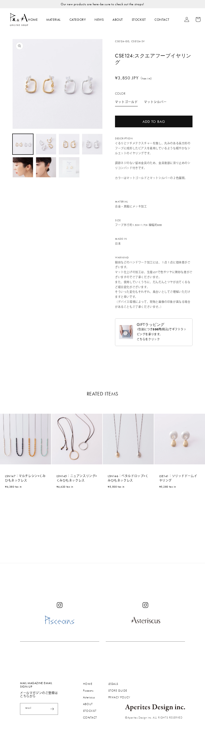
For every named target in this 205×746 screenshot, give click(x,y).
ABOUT (117, 19)
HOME (33, 19)
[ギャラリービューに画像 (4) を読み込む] (92, 144)
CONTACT (161, 19)
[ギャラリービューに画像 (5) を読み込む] (22, 167)
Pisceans (88, 691)
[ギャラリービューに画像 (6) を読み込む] (46, 167)
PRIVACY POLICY (119, 697)
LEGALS (113, 684)
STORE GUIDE (117, 691)
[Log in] (184, 19)
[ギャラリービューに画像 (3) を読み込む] (69, 144)
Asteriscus (89, 697)
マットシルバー (155, 102)
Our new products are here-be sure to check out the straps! (102, 4)
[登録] (52, 709)
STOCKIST (139, 19)
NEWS (99, 19)
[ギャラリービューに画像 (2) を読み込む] (46, 144)
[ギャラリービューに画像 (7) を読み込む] (69, 167)
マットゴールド (126, 102)
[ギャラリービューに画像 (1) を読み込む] (22, 144)
